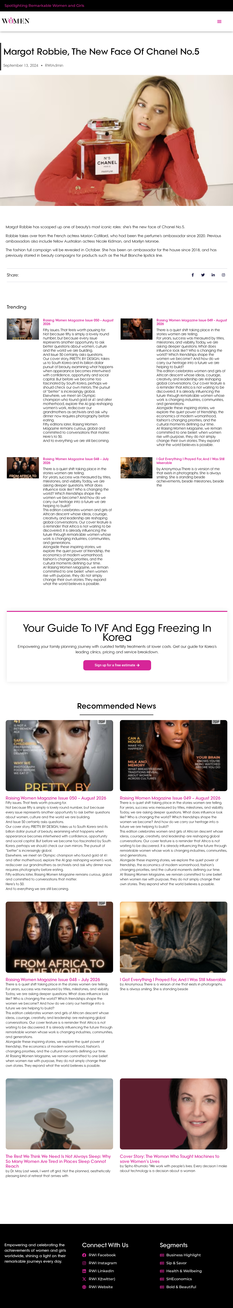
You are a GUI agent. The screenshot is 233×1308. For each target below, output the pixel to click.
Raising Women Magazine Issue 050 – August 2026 (78, 322)
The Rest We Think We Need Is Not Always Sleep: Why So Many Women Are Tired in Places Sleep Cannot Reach (58, 1161)
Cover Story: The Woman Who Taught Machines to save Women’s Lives (169, 1159)
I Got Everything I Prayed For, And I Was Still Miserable (190, 461)
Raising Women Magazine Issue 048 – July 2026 (76, 461)
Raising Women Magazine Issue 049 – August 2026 (192, 322)
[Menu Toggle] (219, 21)
